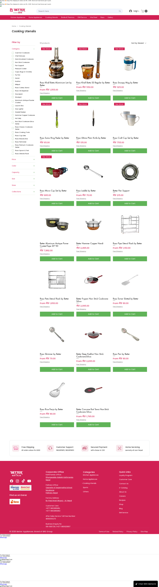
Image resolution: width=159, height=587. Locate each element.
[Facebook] (12, 481)
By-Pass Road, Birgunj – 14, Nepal (59, 500)
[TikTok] (23, 481)
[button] (17, 17)
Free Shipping (45, 93)
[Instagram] (17, 481)
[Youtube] (29, 481)
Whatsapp (3, 537)
